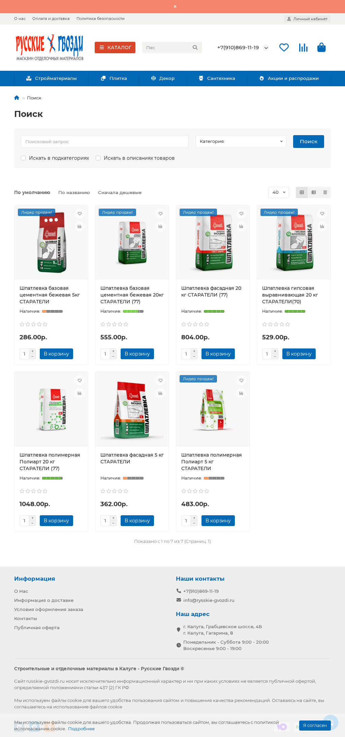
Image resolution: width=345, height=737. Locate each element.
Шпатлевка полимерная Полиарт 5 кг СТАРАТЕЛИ (211, 461)
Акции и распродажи (293, 78)
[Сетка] (302, 192)
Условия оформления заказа (48, 609)
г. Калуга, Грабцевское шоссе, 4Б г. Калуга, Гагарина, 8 (222, 630)
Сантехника (221, 78)
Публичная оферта (37, 627)
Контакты (25, 618)
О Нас (21, 591)
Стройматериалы (56, 78)
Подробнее (81, 728)
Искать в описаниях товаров (139, 158)
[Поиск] (195, 47)
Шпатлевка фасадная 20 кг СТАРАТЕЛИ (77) (211, 291)
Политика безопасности (100, 18)
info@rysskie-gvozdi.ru (208, 600)
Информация (34, 578)
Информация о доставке (43, 600)
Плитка (118, 78)
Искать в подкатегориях (59, 158)
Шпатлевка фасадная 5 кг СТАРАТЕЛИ (132, 458)
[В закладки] (79, 214)
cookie (74, 700)
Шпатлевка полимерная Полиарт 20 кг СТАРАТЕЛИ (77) (50, 461)
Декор (167, 78)
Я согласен (315, 725)
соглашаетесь (29, 706)
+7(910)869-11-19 (238, 47)
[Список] (314, 192)
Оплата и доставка (51, 18)
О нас (20, 18)
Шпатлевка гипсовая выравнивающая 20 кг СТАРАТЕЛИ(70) (290, 295)
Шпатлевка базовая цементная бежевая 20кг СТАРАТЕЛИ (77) (132, 295)
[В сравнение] (79, 226)
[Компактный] (325, 192)
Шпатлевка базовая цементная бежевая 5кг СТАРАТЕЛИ (50, 295)
